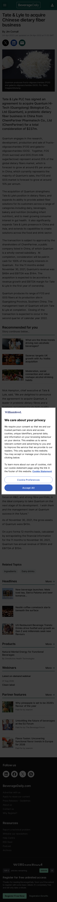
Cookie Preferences (28, 479)
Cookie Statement (42, 471)
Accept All (28, 487)
